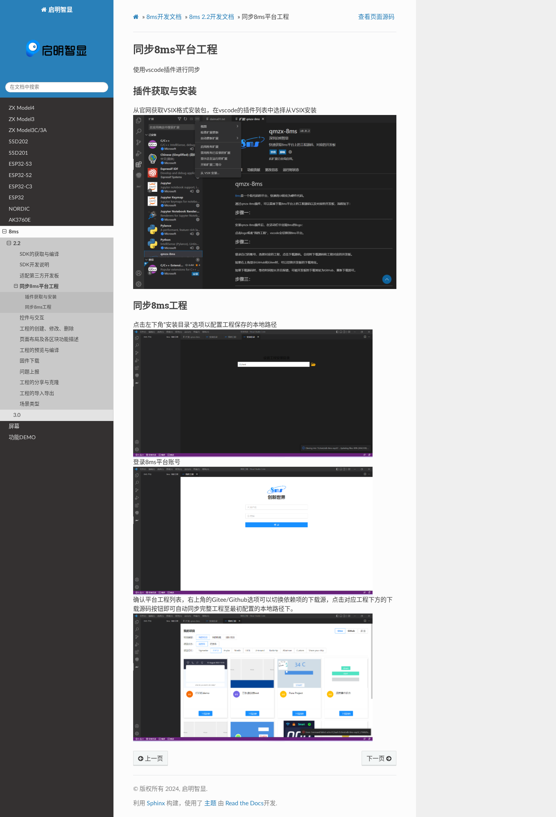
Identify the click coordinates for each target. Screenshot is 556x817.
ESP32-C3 (20, 186)
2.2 (16, 243)
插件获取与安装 (41, 297)
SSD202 (18, 141)
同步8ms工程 (38, 307)
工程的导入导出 (37, 393)
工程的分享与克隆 (39, 382)
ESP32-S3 (20, 164)
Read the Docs (244, 803)
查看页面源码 (376, 17)
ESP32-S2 (20, 175)
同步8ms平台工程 (39, 286)
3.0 (16, 415)
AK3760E (20, 220)
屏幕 (14, 426)
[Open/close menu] (4, 231)
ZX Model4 (21, 108)
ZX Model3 (21, 119)
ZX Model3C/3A (28, 130)
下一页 (376, 759)
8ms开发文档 (164, 17)
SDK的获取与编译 (39, 254)
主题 (210, 803)
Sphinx (156, 803)
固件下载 (29, 361)
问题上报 (29, 372)
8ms (14, 232)
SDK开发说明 (34, 264)
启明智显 (60, 10)
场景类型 (29, 404)
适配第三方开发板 (39, 275)
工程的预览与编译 (39, 350)
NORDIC (19, 209)
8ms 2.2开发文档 (211, 17)
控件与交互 (32, 317)
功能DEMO (22, 437)
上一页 (153, 759)
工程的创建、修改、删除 (47, 328)
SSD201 (18, 153)
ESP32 (16, 197)
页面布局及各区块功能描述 (49, 339)
